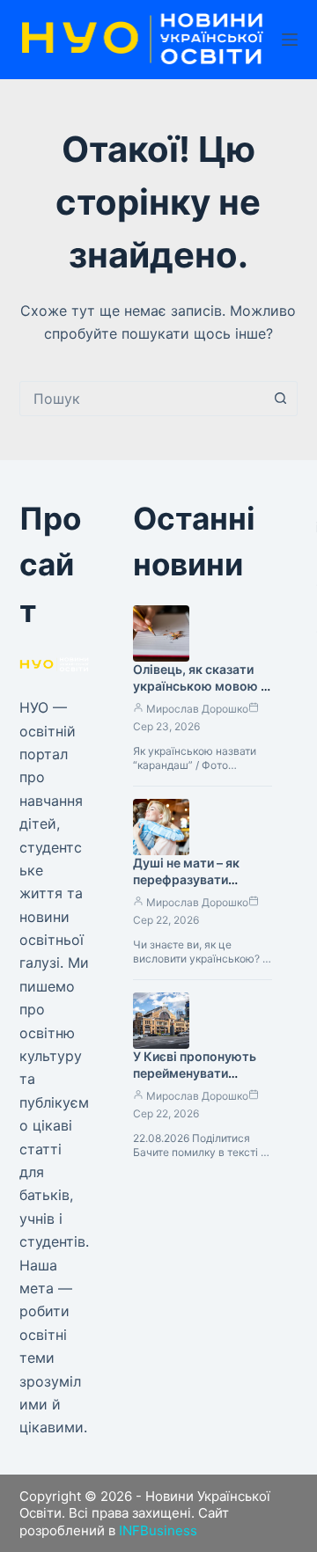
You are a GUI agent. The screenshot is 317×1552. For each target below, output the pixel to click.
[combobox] (142, 398)
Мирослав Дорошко (197, 708)
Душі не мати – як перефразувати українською (186, 879)
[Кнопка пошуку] (280, 398)
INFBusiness (158, 1530)
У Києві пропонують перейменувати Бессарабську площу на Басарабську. (197, 1081)
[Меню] (290, 40)
